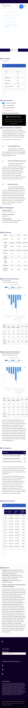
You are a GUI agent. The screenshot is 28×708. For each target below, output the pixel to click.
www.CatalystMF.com (8, 440)
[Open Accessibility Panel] (21, 7)
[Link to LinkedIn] (23, 706)
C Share (4, 96)
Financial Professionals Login (14, 2)
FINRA (6, 690)
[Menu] (25, 5)
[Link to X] (25, 706)
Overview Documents (11, 103)
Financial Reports (10, 105)
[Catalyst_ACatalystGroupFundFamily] (11, 5)
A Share (4, 92)
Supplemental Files (10, 107)
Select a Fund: (5, 651)
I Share (4, 65)
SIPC (8, 690)
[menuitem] (25, 5)
